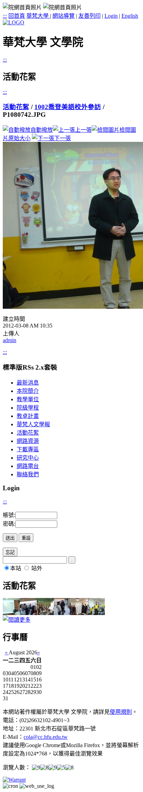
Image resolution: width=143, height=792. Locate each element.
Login (111, 16)
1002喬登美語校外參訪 (67, 107)
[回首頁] (13, 22)
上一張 (83, 130)
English (129, 16)
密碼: (9, 524)
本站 (15, 568)
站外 (36, 568)
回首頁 (16, 16)
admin (9, 340)
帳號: (9, 515)
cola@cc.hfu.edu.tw (46, 737)
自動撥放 (42, 130)
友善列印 (89, 16)
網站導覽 (63, 16)
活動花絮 (16, 107)
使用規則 (121, 712)
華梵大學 (38, 16)
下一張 (62, 138)
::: (5, 16)
